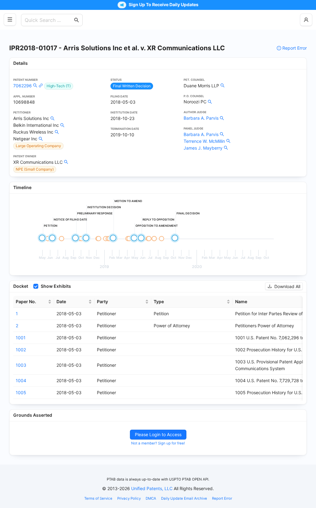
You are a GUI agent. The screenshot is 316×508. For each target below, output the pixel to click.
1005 (21, 392)
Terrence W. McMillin (204, 141)
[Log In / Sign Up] (306, 20)
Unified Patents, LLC (152, 488)
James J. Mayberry (203, 148)
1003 (21, 365)
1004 (21, 380)
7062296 (22, 85)
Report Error (294, 48)
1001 (21, 337)
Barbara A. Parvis (201, 118)
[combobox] (49, 20)
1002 (21, 349)
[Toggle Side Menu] (10, 19)
